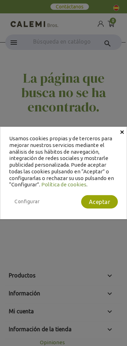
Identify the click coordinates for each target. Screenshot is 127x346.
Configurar (27, 201)
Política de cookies (63, 184)
